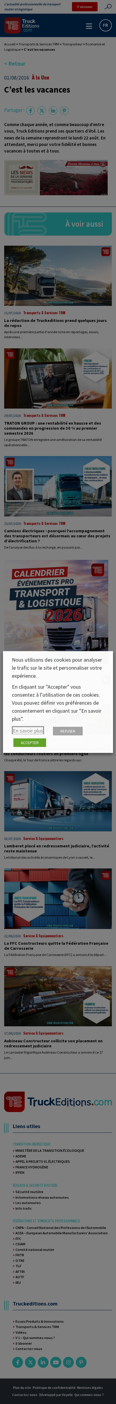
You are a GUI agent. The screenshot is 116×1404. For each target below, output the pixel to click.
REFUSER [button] (67, 731)
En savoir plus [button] (28, 730)
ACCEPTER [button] (30, 742)
